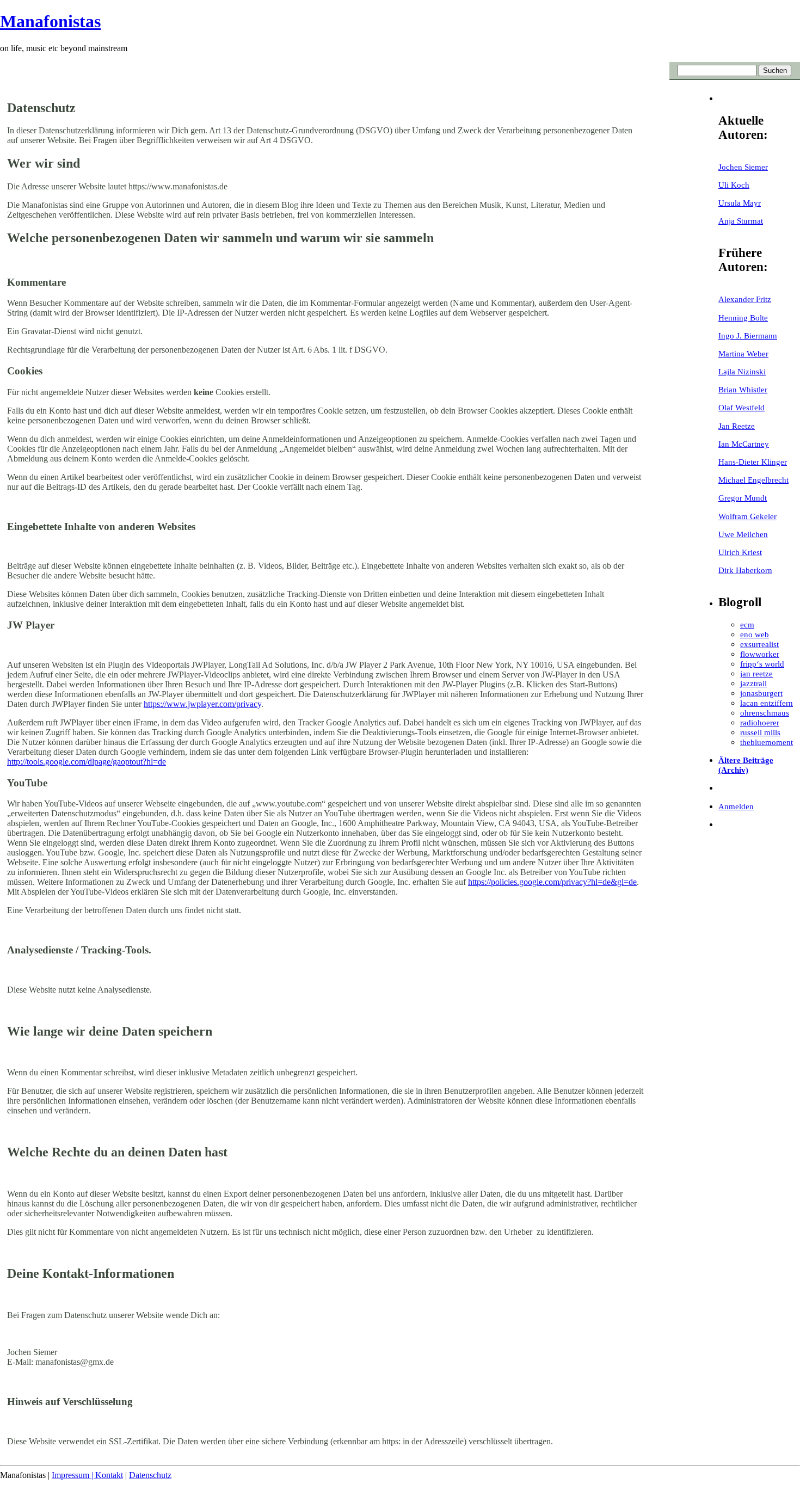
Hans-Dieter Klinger (752, 461)
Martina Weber (743, 353)
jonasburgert (761, 693)
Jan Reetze (736, 425)
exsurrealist (759, 644)
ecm (747, 624)
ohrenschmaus (764, 712)
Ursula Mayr (739, 202)
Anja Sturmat (740, 220)
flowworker (759, 653)
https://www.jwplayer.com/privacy (202, 704)
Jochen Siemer (743, 166)
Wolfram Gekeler (747, 516)
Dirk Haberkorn (745, 570)
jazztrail (753, 683)
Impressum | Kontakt (87, 1475)
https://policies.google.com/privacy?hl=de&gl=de (552, 881)
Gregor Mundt (742, 497)
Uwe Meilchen (743, 534)
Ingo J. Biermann (747, 335)
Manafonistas (50, 21)
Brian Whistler (742, 389)
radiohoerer (759, 722)
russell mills (760, 732)
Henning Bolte (743, 317)
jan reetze (756, 673)
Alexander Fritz (744, 299)
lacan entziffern (766, 702)
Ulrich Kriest (740, 552)
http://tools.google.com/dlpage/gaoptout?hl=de (86, 761)
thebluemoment (766, 742)
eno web (754, 634)
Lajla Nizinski (742, 371)
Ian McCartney (743, 443)
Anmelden (736, 806)
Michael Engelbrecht (753, 479)
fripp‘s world (762, 663)
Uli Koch (733, 184)
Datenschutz (150, 1475)
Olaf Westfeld (741, 407)
